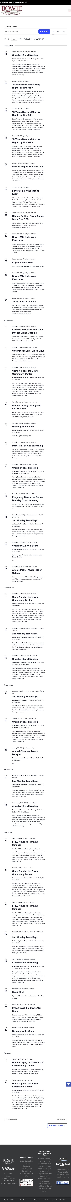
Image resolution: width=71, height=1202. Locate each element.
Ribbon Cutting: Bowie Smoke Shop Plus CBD (28, 217)
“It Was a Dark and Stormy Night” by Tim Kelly (26, 86)
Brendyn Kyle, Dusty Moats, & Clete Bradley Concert (28, 1064)
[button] (68, 1084)
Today (14, 39)
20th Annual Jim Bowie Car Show (26, 1009)
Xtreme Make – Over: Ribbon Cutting (27, 571)
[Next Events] (8, 39)
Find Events (44, 31)
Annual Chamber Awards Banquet (25, 753)
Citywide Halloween (22, 262)
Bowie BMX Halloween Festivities (24, 238)
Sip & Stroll (18, 991)
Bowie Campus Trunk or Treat (27, 166)
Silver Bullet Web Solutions (60, 1200)
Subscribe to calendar (56, 1125)
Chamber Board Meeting (25, 55)
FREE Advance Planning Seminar (25, 843)
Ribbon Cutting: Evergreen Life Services (26, 407)
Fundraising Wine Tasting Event (25, 192)
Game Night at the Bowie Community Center (25, 372)
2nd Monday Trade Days (25, 520)
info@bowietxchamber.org (11, 1183)
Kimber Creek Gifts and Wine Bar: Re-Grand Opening (27, 331)
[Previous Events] (5, 39)
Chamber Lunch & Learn (25, 545)
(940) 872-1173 (23, 2)
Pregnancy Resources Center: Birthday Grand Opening (28, 499)
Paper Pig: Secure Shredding (27, 445)
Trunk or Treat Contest (24, 301)
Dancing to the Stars (23, 426)
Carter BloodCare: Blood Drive (28, 350)
